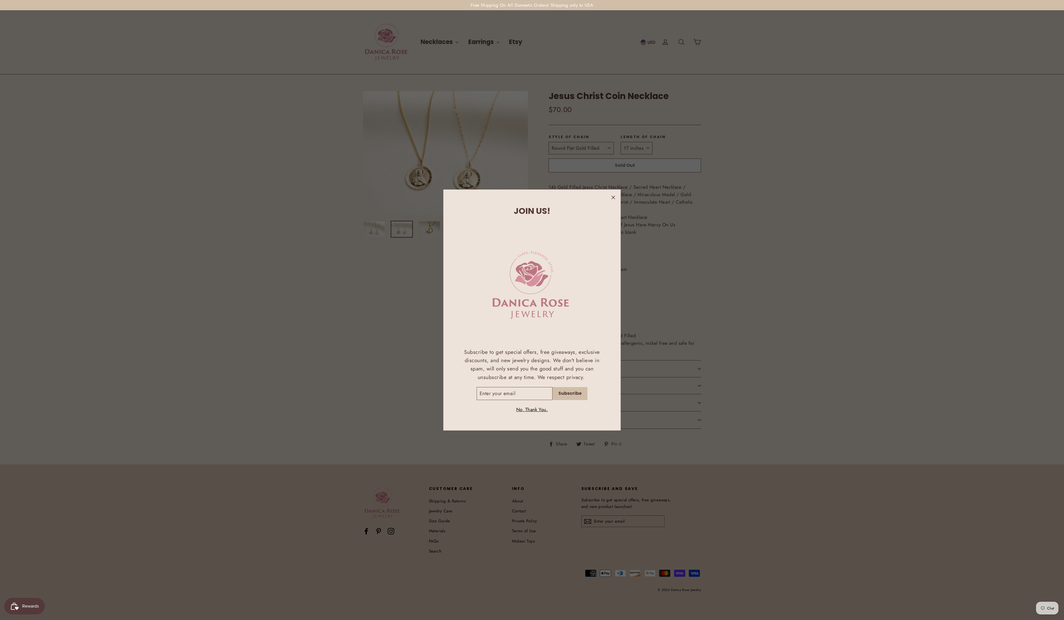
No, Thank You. (532, 409)
